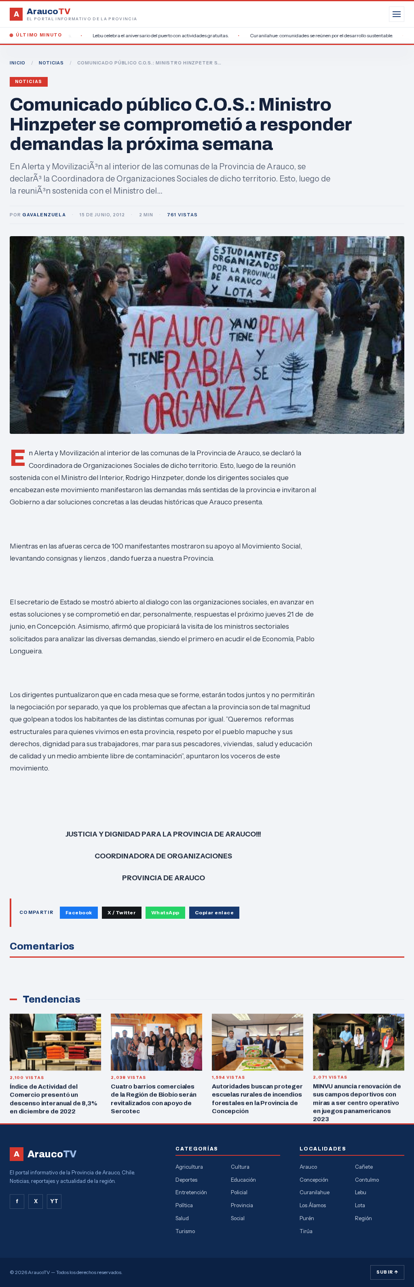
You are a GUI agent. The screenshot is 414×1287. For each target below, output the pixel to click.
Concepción (314, 1179)
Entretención (191, 1192)
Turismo (185, 1231)
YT (54, 1201)
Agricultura (189, 1166)
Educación (243, 1179)
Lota (360, 1205)
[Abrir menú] (396, 14)
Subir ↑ (387, 1272)
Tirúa (306, 1231)
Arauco (308, 1166)
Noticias (28, 81)
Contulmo (367, 1179)
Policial (239, 1192)
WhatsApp (165, 912)
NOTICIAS (51, 63)
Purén (307, 1218)
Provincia (242, 1205)
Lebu (360, 1192)
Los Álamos (313, 1205)
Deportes (186, 1179)
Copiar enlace (214, 912)
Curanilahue (315, 1192)
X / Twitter (122, 912)
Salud (182, 1218)
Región (363, 1218)
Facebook (78, 912)
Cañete (364, 1166)
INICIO (17, 63)
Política (184, 1205)
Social (238, 1218)
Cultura (240, 1166)
